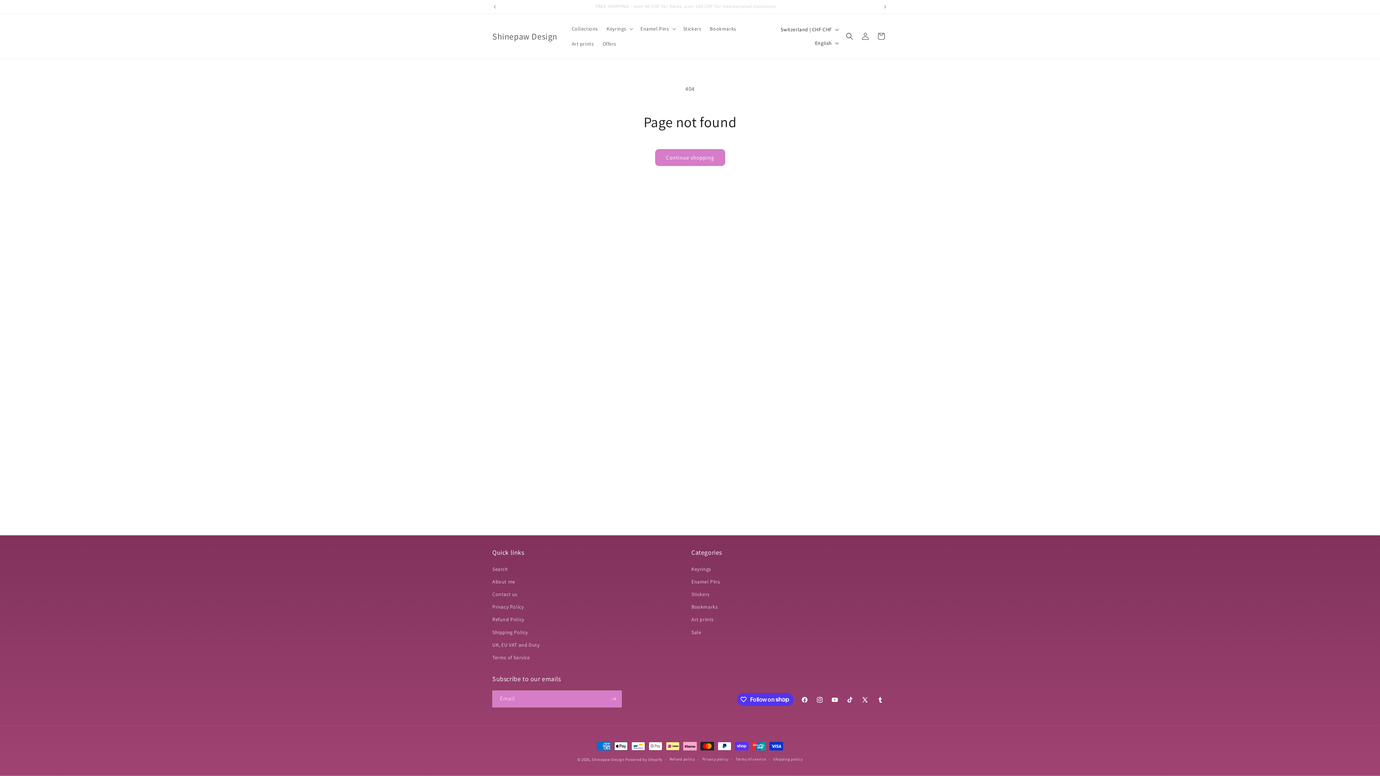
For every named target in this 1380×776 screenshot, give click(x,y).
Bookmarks (704, 607)
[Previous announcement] (495, 7)
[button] (619, 28)
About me (503, 581)
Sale (696, 632)
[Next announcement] (885, 7)
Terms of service (751, 759)
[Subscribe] (613, 698)
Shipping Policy (510, 632)
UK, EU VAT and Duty (515, 645)
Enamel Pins (705, 581)
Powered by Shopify (643, 759)
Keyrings (701, 569)
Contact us (505, 594)
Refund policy (682, 759)
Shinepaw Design (608, 759)
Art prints (702, 619)
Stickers (700, 594)
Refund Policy (508, 619)
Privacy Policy (508, 607)
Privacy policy (715, 759)
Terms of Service (511, 657)
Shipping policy (788, 759)
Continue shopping (690, 157)
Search (500, 569)
